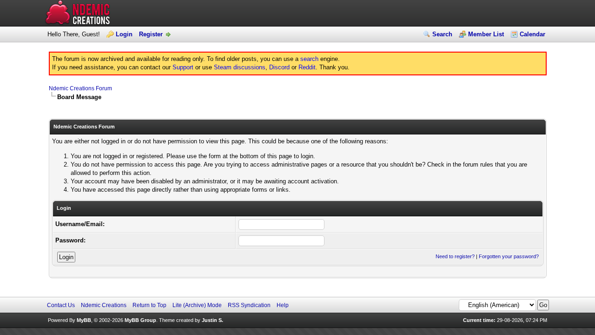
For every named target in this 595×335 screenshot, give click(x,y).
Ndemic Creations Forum (80, 88)
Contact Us (61, 305)
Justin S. (212, 320)
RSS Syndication (249, 305)
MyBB (84, 320)
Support (182, 67)
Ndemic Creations (103, 305)
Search (442, 34)
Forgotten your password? (509, 256)
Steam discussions (239, 67)
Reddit (307, 67)
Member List (486, 34)
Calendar (532, 34)
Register (151, 34)
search (309, 58)
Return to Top (149, 305)
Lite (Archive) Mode (197, 305)
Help (283, 305)
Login (124, 34)
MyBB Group (140, 320)
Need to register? (455, 256)
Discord (279, 67)
